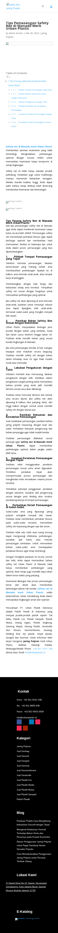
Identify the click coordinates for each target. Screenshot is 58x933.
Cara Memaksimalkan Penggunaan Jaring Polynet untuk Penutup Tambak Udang (34, 858)
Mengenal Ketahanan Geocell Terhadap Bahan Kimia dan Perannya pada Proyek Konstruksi (33, 833)
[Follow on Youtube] (25, 728)
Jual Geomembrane (26, 770)
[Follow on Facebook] (19, 721)
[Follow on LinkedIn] (31, 721)
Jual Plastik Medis (25, 785)
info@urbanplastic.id (27, 717)
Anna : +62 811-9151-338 (29, 699)
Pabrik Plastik (23, 799)
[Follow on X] (25, 721)
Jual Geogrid (23, 761)
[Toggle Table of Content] (8, 77)
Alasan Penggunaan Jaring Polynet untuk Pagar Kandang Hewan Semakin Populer (34, 845)
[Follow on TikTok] (19, 728)
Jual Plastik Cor (24, 780)
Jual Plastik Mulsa (25, 789)
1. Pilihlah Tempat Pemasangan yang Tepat (33, 90)
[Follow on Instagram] (37, 721)
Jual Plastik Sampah (27, 794)
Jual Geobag (23, 751)
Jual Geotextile (24, 775)
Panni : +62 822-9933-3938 (30, 711)
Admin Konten (16, 33)
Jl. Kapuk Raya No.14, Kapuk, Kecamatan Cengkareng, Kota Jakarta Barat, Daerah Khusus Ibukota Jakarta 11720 (26, 887)
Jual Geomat (23, 765)
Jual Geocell (23, 756)
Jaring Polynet (24, 746)
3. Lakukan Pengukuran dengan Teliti (31, 102)
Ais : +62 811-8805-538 (28, 705)
